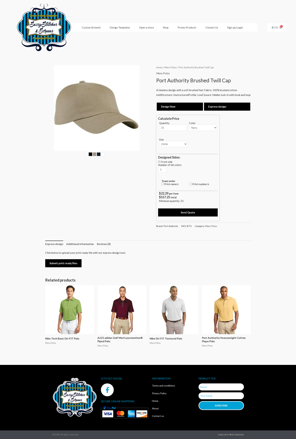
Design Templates (120, 27)
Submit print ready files (63, 263)
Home (159, 67)
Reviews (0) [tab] (104, 243)
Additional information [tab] (80, 243)
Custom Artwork (91, 27)
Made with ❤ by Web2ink (231, 434)
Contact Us (211, 27)
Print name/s (171, 184)
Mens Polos (170, 67)
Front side (166, 161)
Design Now (168, 106)
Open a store (146, 27)
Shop (166, 27)
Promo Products (187, 27)
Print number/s (200, 184)
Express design (217, 106)
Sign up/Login (235, 27)
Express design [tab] (54, 243)
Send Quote (188, 212)
